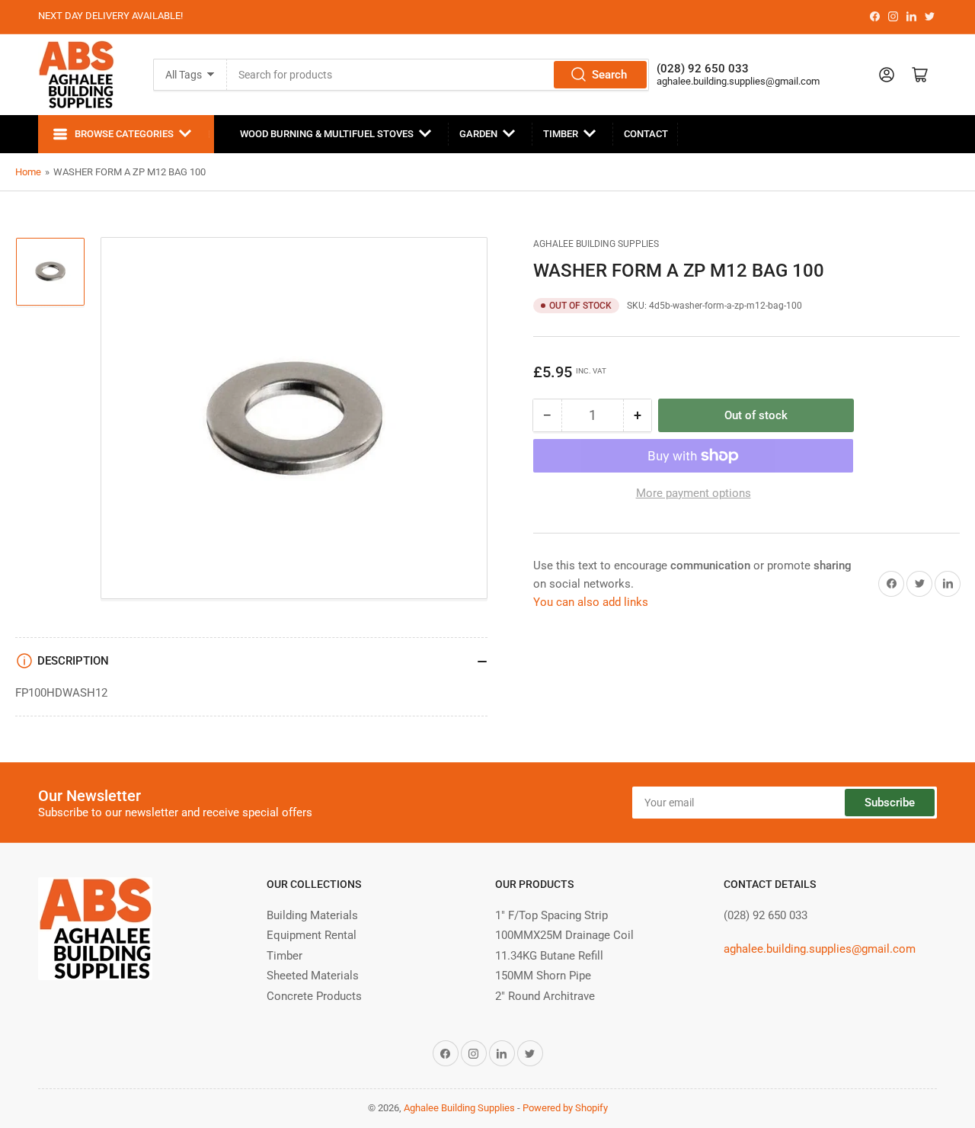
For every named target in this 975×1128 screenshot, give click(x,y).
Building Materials (312, 915)
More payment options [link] (693, 493)
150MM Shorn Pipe (543, 975)
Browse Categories (124, 133)
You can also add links (590, 602)
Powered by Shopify (565, 1108)
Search (609, 75)
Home (28, 172)
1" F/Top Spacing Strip (551, 915)
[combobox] (438, 75)
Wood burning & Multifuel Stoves (327, 133)
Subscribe (890, 802)
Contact (646, 133)
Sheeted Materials (313, 975)
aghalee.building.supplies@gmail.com (738, 81)
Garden (478, 133)
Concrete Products (314, 996)
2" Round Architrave (545, 996)
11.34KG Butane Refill (549, 956)
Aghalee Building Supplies (596, 244)
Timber (560, 133)
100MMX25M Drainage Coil (564, 935)
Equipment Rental (311, 935)
